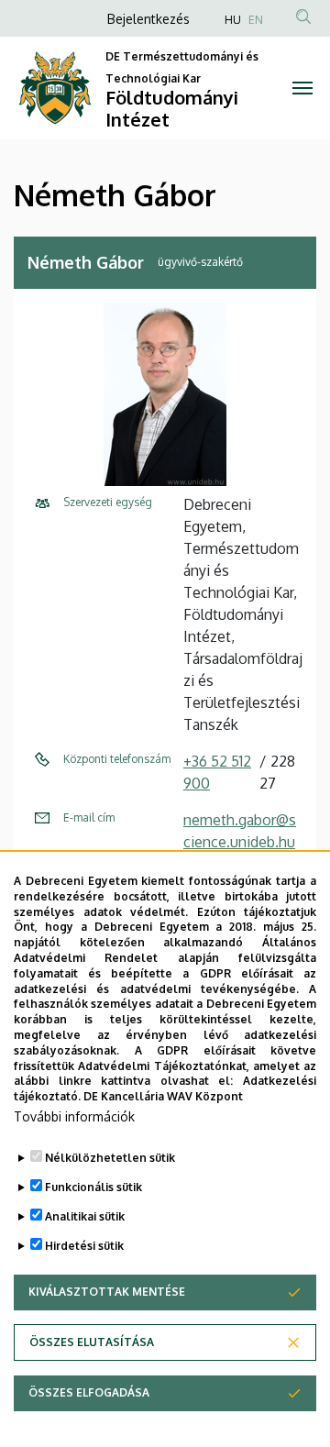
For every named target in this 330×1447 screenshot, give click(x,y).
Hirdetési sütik (84, 1246)
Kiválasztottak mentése (106, 1291)
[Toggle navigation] (302, 88)
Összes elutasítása (91, 1342)
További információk (74, 1116)
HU (233, 20)
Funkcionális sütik (93, 1187)
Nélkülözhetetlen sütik (110, 1158)
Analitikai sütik (85, 1216)
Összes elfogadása (88, 1392)
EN (255, 20)
